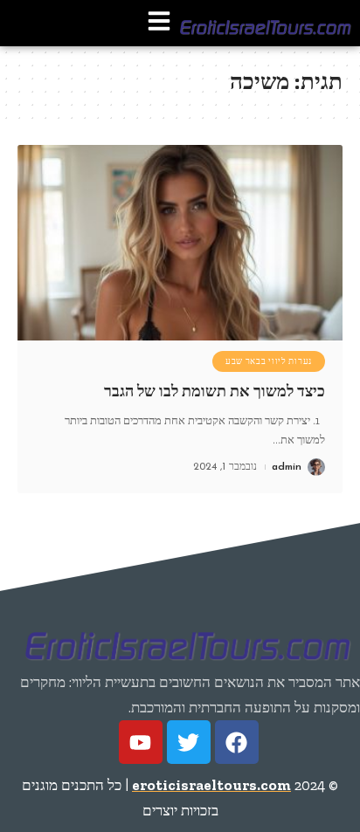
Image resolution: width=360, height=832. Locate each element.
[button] (159, 23)
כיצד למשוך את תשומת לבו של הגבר (214, 391)
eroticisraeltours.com (211, 785)
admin (286, 467)
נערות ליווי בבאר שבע (268, 361)
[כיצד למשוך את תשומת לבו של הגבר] (180, 242)
